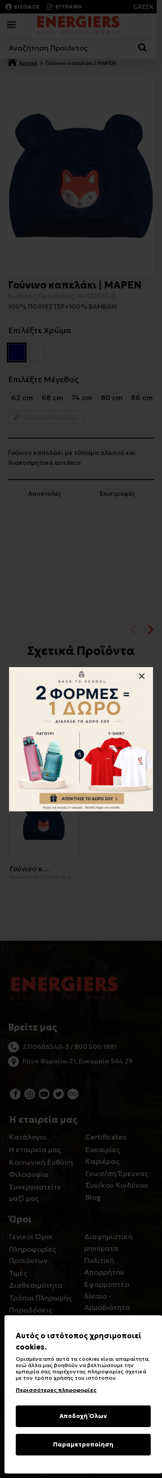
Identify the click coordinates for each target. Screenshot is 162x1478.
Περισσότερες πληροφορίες (56, 1389)
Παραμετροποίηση (83, 1444)
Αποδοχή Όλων (83, 1416)
